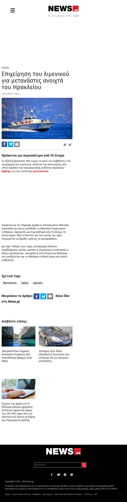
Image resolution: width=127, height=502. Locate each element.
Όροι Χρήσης (48, 494)
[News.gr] (63, 8)
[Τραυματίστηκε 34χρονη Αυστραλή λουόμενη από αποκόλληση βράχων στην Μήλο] (18, 336)
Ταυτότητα (88, 494)
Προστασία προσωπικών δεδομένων (68, 494)
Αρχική (7, 494)
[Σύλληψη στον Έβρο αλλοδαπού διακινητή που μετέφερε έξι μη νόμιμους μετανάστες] (55, 336)
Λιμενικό (37, 283)
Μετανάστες (10, 283)
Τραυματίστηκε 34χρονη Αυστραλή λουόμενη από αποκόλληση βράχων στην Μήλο (17, 356)
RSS (95, 494)
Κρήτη (24, 283)
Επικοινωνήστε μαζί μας (21, 494)
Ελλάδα (5, 67)
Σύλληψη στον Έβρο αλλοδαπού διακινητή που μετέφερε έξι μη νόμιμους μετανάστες (54, 356)
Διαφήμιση (37, 494)
